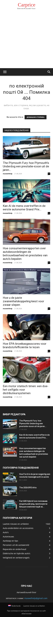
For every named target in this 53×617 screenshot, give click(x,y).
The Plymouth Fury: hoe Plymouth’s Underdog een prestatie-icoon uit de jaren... (26, 166)
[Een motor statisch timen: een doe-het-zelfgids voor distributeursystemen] (26, 370)
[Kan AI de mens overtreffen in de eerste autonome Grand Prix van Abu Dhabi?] (26, 190)
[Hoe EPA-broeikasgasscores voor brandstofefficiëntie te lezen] (26, 327)
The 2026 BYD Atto (28, 487)
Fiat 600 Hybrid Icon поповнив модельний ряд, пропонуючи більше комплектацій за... (33, 504)
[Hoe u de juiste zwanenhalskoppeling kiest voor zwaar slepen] (26, 281)
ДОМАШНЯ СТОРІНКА (35, 117)
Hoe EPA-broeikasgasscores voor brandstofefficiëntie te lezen (24, 345)
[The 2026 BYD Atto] (10, 491)
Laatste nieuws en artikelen (34, 606)
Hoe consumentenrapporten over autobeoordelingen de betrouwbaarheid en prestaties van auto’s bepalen (25, 254)
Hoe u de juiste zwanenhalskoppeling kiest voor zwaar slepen (23, 301)
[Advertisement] (26, 40)
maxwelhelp (7, 174)
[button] (4, 72)
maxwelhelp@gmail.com (35, 598)
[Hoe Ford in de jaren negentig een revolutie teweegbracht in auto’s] (10, 477)
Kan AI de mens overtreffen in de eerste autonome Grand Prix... (24, 207)
